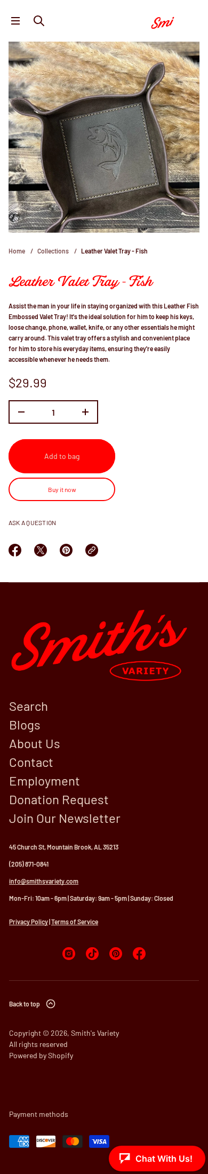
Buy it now (62, 489)
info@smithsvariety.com (43, 881)
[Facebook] (139, 953)
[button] (39, 21)
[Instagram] (69, 953)
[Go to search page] (39, 21)
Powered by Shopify (41, 1055)
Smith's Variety (95, 1032)
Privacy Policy (28, 921)
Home (17, 251)
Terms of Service (74, 921)
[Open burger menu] (15, 21)
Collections (53, 251)
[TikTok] (92, 953)
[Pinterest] (115, 953)
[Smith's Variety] (172, 21)
